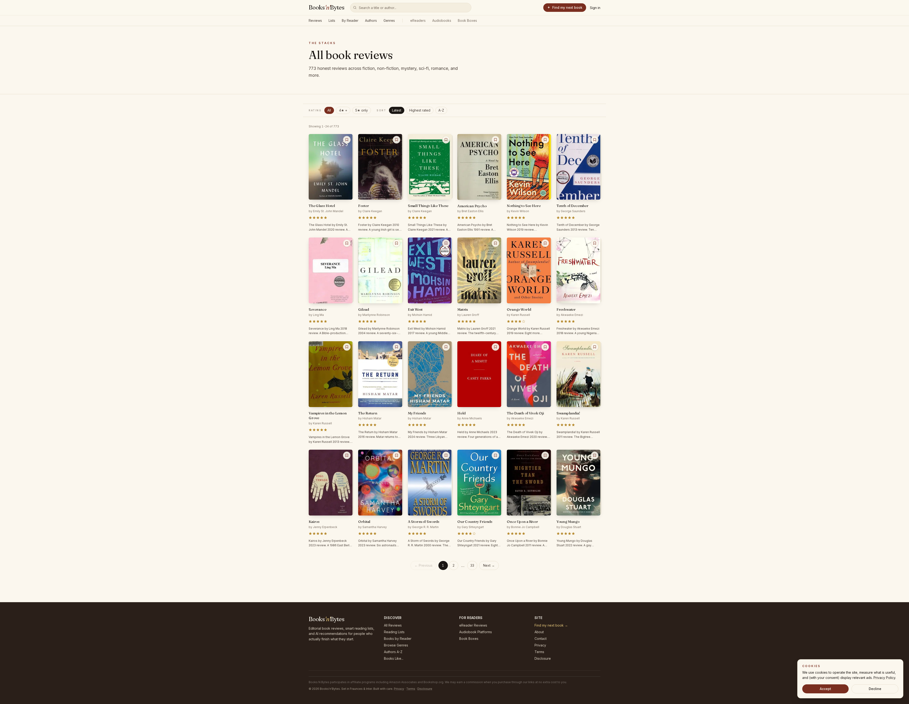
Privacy (540, 645)
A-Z (441, 110)
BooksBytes (326, 7)
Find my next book (567, 7)
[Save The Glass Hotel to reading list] (347, 139)
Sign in (595, 8)
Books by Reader (397, 639)
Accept (825, 689)
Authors (371, 20)
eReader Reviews (473, 625)
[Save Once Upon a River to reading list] (545, 455)
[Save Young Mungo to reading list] (594, 455)
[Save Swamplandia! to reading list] (594, 347)
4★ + (343, 110)
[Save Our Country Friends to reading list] (495, 455)
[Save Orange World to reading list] (545, 243)
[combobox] (410, 7)
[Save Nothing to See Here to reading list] (545, 139)
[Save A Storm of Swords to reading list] (446, 455)
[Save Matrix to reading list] (495, 243)
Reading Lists (394, 632)
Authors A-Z (393, 652)
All (329, 110)
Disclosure (543, 658)
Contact (541, 639)
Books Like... (393, 658)
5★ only (361, 110)
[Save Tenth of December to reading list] (594, 139)
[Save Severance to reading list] (347, 243)
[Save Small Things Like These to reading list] (446, 139)
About (539, 632)
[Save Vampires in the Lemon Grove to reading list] (347, 347)
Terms (539, 652)
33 (472, 565)
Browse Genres (396, 645)
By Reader (350, 20)
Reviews (315, 20)
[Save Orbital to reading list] (396, 455)
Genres (389, 20)
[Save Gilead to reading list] (396, 243)
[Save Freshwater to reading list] (594, 243)
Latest (396, 110)
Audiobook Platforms (475, 632)
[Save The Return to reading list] (396, 347)
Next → (489, 565)
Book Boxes (467, 20)
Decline (875, 689)
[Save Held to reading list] (495, 347)
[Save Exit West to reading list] (446, 243)
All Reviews (393, 625)
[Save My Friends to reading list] (446, 347)
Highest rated (419, 110)
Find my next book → (551, 625)
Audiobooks (441, 20)
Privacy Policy (884, 678)
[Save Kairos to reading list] (347, 455)
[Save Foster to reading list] (396, 139)
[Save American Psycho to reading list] (495, 139)
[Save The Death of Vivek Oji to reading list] (545, 347)
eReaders (418, 20)
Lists (332, 20)
